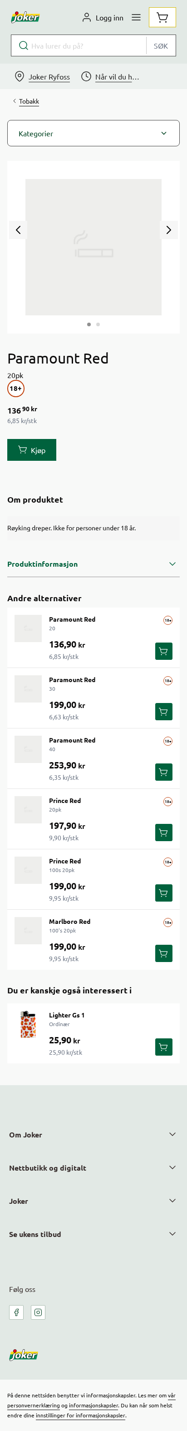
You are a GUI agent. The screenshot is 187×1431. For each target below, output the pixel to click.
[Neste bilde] (169, 230)
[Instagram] (38, 1312)
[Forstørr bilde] (93, 247)
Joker (18, 1201)
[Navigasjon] (136, 17)
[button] (93, 133)
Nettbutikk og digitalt (47, 1167)
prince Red (65, 800)
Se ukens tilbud (35, 1234)
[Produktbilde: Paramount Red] (89, 324)
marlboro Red (69, 921)
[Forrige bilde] (18, 230)
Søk (161, 45)
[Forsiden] (98, 324)
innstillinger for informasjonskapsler (80, 1415)
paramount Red (72, 619)
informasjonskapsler (93, 1405)
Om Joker (25, 1134)
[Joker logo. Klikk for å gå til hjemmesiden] (25, 17)
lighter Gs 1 (67, 1015)
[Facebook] (16, 1312)
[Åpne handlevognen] (162, 17)
